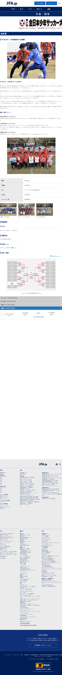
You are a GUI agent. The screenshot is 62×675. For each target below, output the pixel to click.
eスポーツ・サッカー (4, 504)
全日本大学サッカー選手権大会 (26, 491)
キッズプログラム (3, 545)
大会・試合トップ (23, 472)
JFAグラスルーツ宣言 (4, 534)
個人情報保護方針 (34, 654)
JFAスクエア (2, 543)
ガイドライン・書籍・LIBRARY (26, 589)
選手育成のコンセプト (46, 534)
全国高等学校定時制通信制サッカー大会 (49, 481)
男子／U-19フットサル (4, 497)
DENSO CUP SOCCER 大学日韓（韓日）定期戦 (29, 496)
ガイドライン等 (23, 571)
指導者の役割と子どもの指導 (25, 601)
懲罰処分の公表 (23, 619)
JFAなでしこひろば (3, 538)
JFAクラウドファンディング (25, 621)
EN (59, 3)
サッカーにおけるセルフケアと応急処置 (27, 586)
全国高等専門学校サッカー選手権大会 (27, 500)
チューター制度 (23, 563)
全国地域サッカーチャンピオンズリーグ (27, 483)
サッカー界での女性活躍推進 (47, 559)
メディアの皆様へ (40, 659)
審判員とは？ (22, 536)
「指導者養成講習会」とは (25, 551)
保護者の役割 (22, 602)
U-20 (1, 489)
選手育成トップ (45, 533)
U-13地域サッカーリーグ (46, 491)
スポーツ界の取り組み (24, 607)
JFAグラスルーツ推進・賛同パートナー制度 (8, 554)
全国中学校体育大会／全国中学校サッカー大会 (50, 490)
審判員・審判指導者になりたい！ (26, 537)
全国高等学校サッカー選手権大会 (48, 479)
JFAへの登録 (40, 3)
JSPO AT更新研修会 (24, 580)
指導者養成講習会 (23, 553)
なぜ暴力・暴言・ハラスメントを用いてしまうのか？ (30, 598)
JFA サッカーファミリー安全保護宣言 (27, 593)
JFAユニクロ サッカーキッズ (5, 536)
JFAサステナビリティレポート (47, 574)
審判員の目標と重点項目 (24, 545)
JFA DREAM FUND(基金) (25, 623)
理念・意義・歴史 (23, 560)
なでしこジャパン (3, 487)
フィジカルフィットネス (24, 566)
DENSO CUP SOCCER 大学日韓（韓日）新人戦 (29, 498)
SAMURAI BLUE (3, 476)
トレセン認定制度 (45, 536)
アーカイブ (31, 659)
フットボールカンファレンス (25, 556)
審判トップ (22, 533)
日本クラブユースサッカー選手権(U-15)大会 (50, 492)
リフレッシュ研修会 (23, 554)
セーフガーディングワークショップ (26, 614)
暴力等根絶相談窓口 (23, 618)
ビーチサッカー (3, 501)
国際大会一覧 (22, 474)
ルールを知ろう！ (3, 558)
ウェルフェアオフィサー (24, 610)
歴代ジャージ (2, 508)
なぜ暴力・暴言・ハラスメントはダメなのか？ (28, 600)
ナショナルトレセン (45, 537)
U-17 (1, 482)
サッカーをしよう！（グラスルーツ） (7, 533)
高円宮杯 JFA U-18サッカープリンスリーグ (50, 476)
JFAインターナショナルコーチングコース (28, 570)
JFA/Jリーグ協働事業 (46, 552)
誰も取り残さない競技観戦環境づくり (49, 558)
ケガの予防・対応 (23, 585)
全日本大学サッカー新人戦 (25, 494)
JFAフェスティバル (3, 550)
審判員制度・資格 (23, 538)
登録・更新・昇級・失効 (24, 561)
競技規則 (21, 542)
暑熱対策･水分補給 (23, 576)
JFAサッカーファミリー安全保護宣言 (49, 561)
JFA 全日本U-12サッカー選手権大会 (48, 498)
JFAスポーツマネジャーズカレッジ (48, 567)
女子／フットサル (3, 498)
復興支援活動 (44, 571)
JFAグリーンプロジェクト (46, 557)
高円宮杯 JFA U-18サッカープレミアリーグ (50, 475)
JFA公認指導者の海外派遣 (25, 569)
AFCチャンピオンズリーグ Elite (26, 479)
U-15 (1, 484)
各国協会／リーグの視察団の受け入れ (49, 586)
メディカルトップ (23, 573)
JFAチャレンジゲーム (4, 540)
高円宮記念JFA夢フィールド (47, 551)
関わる (39, 9)
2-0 (38, 313)
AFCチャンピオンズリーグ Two (26, 481)
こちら (15, 247)
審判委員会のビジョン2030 (25, 534)
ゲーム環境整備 (45, 547)
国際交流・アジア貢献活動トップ (48, 578)
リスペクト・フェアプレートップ (26, 591)
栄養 (21, 583)
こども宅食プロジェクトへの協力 (48, 572)
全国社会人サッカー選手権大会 (26, 486)
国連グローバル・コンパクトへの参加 (49, 575)
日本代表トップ (3, 472)
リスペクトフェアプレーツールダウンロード (28, 616)
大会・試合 (43, 14)
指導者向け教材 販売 (24, 558)
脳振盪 (21, 574)
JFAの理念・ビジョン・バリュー (43, 645)
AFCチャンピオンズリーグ (25, 478)
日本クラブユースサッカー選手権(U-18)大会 (50, 483)
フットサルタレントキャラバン (47, 545)
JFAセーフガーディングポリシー (26, 594)
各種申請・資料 (23, 562)
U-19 (1, 479)
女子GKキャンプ (45, 541)
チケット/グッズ (51, 3)
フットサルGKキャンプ (46, 543)
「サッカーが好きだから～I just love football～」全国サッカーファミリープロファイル (9, 552)
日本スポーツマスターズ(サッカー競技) (27, 490)
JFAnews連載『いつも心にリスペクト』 (27, 603)
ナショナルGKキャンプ (46, 540)
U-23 (1, 477)
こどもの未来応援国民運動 (47, 566)
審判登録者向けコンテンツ (25, 541)
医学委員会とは (23, 587)
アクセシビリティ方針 (18, 654)
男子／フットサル (3, 495)
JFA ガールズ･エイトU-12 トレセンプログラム (50, 542)
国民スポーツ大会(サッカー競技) (26, 482)
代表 (13, 9)
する (30, 9)
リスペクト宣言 (23, 592)
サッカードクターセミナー (25, 578)
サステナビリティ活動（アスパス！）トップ (50, 556)
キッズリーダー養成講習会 (5, 546)
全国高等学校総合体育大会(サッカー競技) (50, 480)
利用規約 (26, 654)
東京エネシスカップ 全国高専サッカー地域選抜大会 (29, 501)
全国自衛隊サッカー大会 (24, 488)
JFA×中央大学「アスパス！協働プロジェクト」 (50, 562)
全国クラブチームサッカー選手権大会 (27, 485)
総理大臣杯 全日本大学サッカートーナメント (28, 492)
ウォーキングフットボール (5, 542)
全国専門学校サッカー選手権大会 (26, 503)
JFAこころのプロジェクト (46, 563)
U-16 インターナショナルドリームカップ (49, 485)
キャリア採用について (51, 659)
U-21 (1, 478)
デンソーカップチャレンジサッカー (26, 495)
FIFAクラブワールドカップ (25, 504)
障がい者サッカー (3, 549)
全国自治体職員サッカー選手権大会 (26, 487)
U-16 (1, 483)
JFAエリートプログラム (46, 538)
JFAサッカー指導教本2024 (25, 557)
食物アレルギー (23, 582)
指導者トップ (22, 547)
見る (22, 9)
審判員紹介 (22, 540)
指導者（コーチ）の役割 (24, 548)
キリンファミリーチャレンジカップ (6, 541)
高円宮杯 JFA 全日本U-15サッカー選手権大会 (50, 488)
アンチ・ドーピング (23, 581)
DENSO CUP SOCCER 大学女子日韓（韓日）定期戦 (30, 499)
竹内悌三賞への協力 (45, 565)
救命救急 (21, 577)
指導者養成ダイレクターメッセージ (26, 549)
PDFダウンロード (56, 256)
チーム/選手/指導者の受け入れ (47, 585)
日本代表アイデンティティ (5, 507)
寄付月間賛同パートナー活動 (47, 576)
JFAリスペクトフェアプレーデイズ (26, 609)
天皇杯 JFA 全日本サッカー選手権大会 (27, 477)
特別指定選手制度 (45, 546)
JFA (43, 531)
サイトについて (7, 654)
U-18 (1, 480)
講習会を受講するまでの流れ (25, 552)
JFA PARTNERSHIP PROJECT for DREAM (28, 625)
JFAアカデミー (44, 549)
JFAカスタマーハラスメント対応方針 (43, 656)
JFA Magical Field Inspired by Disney (7, 537)
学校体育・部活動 (3, 547)
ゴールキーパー (23, 565)
